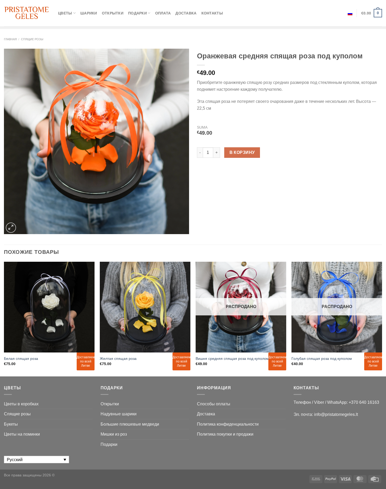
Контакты (212, 13)
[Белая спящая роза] (49, 307)
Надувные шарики (119, 414)
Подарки (137, 13)
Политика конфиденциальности (228, 424)
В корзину (242, 152)
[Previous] (4, 318)
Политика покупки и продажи (225, 434)
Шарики (88, 13)
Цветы (65, 13)
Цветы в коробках (21, 404)
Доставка (185, 13)
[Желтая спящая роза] (145, 307)
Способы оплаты (213, 404)
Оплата (163, 13)
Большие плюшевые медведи (130, 424)
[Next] (382, 318)
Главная (10, 39)
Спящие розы (32, 39)
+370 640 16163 (364, 402)
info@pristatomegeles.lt (336, 414)
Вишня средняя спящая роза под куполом (232, 358)
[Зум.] (11, 228)
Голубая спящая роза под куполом (321, 358)
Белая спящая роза (21, 358)
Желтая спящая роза (118, 358)
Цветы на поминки (22, 434)
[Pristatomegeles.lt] (27, 13)
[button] (379, 478)
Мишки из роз (114, 434)
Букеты (11, 424)
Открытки (112, 13)
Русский (350, 13)
